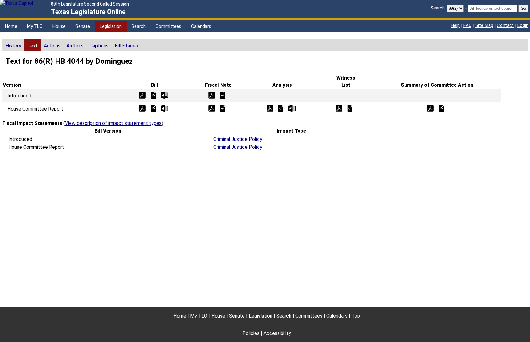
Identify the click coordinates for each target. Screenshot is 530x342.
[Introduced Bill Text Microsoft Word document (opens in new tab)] (164, 95)
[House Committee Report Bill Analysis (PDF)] (270, 108)
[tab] (13, 45)
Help (455, 25)
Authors (75, 46)
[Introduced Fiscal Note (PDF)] (211, 95)
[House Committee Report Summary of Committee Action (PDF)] (430, 108)
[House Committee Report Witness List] (350, 108)
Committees (168, 26)
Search (139, 26)
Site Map (484, 25)
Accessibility (277, 333)
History (13, 46)
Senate (82, 26)
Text (32, 46)
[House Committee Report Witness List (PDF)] (339, 108)
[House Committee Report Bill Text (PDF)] (142, 108)
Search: (438, 8)
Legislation (111, 26)
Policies (250, 333)
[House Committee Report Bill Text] (153, 108)
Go (523, 8)
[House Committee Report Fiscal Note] (222, 108)
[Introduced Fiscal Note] (222, 95)
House (59, 26)
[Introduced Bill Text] (153, 95)
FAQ (467, 25)
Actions (52, 46)
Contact (505, 25)
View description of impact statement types (113, 123)
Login (522, 25)
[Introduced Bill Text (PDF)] (142, 95)
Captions (99, 46)
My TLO (35, 26)
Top (355, 316)
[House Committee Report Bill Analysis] (281, 108)
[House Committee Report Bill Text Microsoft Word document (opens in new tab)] (164, 108)
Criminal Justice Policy (237, 139)
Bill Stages (126, 46)
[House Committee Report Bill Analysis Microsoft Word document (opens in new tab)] (292, 108)
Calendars (201, 26)
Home (11, 26)
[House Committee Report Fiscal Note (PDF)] (211, 108)
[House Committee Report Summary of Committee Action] (441, 108)
